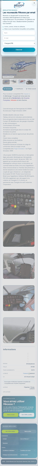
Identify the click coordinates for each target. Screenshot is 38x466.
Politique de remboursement (10, 454)
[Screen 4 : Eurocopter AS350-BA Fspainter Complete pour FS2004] (29, 82)
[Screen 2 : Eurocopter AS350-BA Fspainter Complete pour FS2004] (14, 82)
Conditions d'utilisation (8, 450)
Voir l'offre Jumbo (27, 414)
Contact (5, 439)
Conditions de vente (25, 450)
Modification (19, 88)
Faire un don (10, 414)
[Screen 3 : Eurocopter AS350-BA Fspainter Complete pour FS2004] (21, 82)
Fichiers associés (32, 88)
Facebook (5, 443)
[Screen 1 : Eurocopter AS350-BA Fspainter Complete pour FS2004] (6, 82)
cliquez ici (27, 94)
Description (8, 88)
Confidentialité (24, 454)
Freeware (25, 373)
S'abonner (19, 50)
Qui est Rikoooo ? (24, 439)
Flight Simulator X (20, 149)
